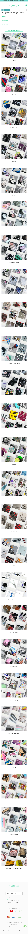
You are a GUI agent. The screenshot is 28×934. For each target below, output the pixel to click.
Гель (14, 397)
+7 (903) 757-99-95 (13, 900)
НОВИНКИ (4, 20)
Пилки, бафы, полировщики (14, 733)
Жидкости (14, 498)
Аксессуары (14, 296)
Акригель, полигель (14, 262)
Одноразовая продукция (14, 700)
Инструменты (14, 531)
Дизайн (14, 464)
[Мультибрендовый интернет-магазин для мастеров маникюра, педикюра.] (14, 885)
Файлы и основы (14, 834)
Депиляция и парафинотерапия (14, 868)
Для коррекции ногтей (14, 599)
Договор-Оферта (14, 924)
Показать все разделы (14, 30)
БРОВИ (14, 195)
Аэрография (14, 329)
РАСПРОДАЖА (14, 127)
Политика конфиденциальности (14, 922)
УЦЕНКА (14, 161)
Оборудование (14, 666)
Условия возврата (14, 926)
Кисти (14, 565)
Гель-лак (14, 430)
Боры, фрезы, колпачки (14, 363)
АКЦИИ (3, 16)
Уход (14, 801)
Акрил (14, 228)
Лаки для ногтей (14, 632)
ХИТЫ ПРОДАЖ (6, 24)
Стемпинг (14, 767)
